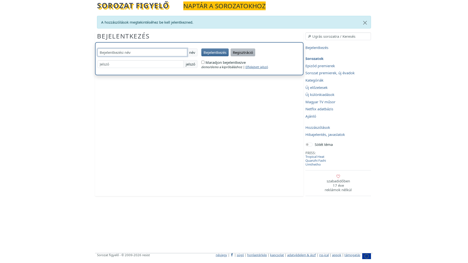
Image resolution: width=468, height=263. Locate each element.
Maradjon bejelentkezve (225, 62)
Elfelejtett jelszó (256, 67)
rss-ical (324, 255)
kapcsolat (277, 255)
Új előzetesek (316, 87)
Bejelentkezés (123, 36)
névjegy (221, 255)
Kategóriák (314, 80)
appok (336, 255)
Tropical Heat (314, 156)
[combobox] (338, 36)
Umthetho (313, 164)
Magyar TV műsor (320, 101)
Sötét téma (324, 144)
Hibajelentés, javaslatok (325, 134)
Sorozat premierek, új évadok (330, 73)
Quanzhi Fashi (315, 160)
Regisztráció (243, 52)
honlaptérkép (257, 255)
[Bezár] (365, 22)
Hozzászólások (317, 127)
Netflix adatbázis (319, 109)
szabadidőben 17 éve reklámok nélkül (338, 185)
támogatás (352, 255)
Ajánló (310, 116)
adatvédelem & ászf (301, 255)
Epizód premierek (320, 65)
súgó (240, 255)
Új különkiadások (319, 94)
